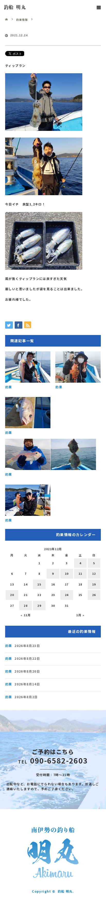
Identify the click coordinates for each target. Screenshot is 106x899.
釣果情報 (22, 20)
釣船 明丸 (15, 7)
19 (94, 584)
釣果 (8, 387)
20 (12, 595)
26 (94, 595)
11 (80, 573)
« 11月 (26, 615)
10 (67, 573)
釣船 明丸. (66, 891)
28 (26, 605)
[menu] (99, 7)
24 (67, 595)
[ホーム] (6, 16)
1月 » (80, 615)
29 (39, 605)
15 (39, 584)
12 (94, 573)
